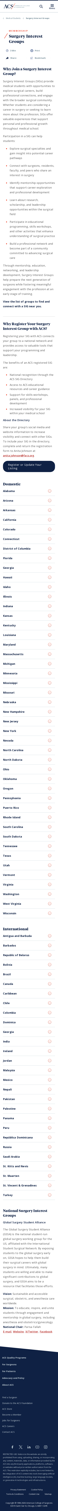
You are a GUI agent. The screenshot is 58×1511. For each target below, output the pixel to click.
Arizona (8, 500)
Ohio (6, 769)
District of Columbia (16, 548)
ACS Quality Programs (14, 1357)
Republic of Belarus (16, 955)
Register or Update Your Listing (25, 466)
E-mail (7, 1331)
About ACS (8, 1384)
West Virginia (12, 903)
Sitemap (48, 1494)
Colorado (9, 529)
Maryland (9, 644)
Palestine (9, 1108)
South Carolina (13, 827)
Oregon (8, 788)
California (9, 520)
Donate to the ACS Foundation (17, 1403)
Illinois (7, 596)
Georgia (8, 568)
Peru (6, 1128)
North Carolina (13, 750)
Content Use (34, 1494)
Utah (6, 865)
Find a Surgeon (9, 1397)
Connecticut (11, 539)
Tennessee (10, 846)
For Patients (9, 1371)
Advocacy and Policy (13, 1378)
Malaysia (9, 1070)
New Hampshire (14, 711)
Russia (7, 1147)
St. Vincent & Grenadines (20, 1185)
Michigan (9, 664)
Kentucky (9, 625)
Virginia (8, 884)
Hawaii (7, 577)
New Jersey (10, 721)
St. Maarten (11, 1176)
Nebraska (9, 702)
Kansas (7, 616)
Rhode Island (11, 817)
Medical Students (13, 18)
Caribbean (10, 993)
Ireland (7, 1051)
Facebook (46, 1331)
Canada (8, 984)
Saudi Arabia (11, 1156)
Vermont (9, 875)
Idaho (7, 587)
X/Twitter (31, 1331)
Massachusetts (13, 654)
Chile (6, 1003)
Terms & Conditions (14, 1494)
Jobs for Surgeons (11, 1420)
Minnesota (10, 673)
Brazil (7, 974)
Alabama (9, 491)
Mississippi (10, 683)
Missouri (8, 692)
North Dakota (12, 759)
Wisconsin (9, 913)
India (6, 1041)
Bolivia (7, 964)
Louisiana (9, 635)
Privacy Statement (18, 1489)
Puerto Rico (11, 807)
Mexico (8, 1080)
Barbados (9, 945)
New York (9, 731)
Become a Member (11, 1414)
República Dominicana (18, 1137)
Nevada (8, 740)
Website (18, 1331)
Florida (7, 558)
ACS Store (7, 1408)
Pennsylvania (12, 798)
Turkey (7, 1195)
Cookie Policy (37, 1489)
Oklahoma (10, 779)
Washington (11, 894)
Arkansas (9, 510)
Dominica (9, 1022)
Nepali (7, 1089)
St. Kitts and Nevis (15, 1166)
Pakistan (9, 1099)
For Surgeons (9, 1364)
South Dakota (12, 836)
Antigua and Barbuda (17, 936)
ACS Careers (8, 1426)
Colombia (9, 1012)
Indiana (8, 606)
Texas (7, 855)
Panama (8, 1118)
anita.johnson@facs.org (18, 455)
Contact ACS (8, 1432)
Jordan (7, 1060)
